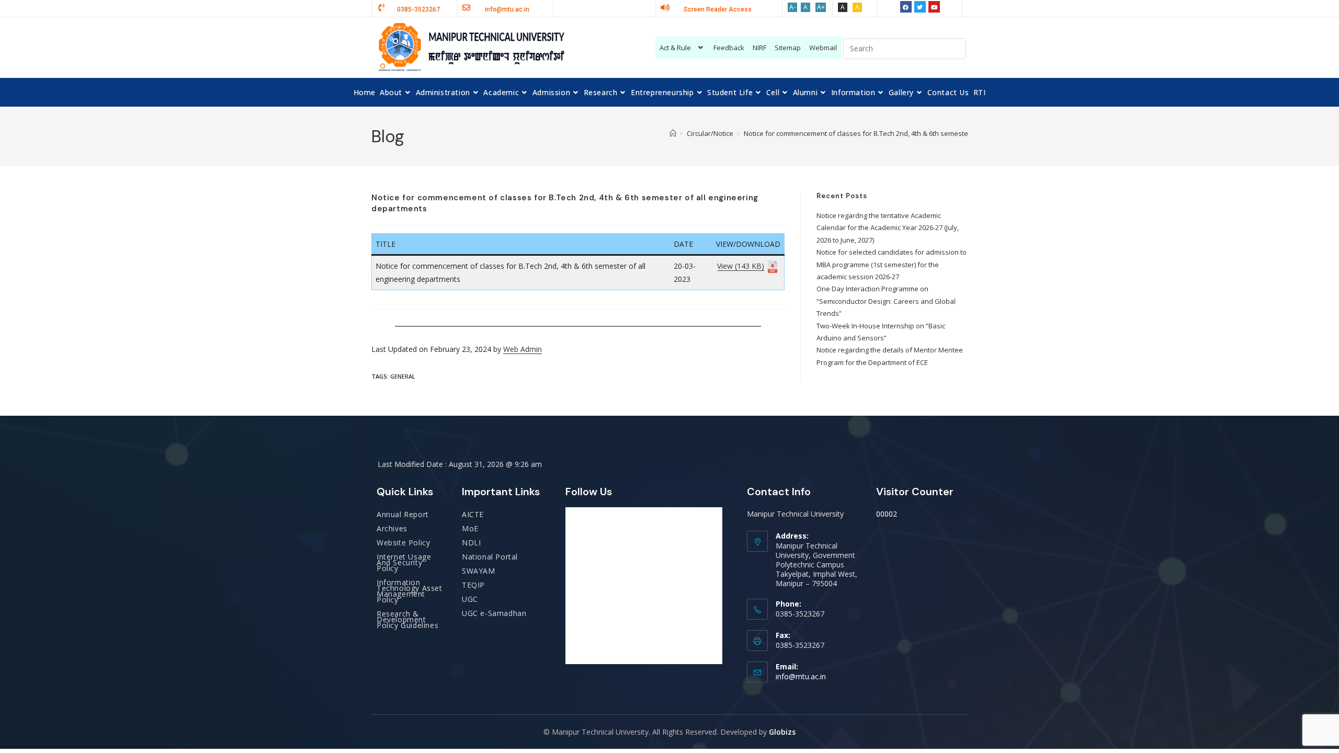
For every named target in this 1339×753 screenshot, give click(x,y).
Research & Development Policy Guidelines (407, 619)
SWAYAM (478, 571)
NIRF (759, 47)
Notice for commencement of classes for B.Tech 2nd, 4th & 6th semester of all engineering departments (907, 133)
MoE (470, 528)
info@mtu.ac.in (801, 676)
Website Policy (403, 542)
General (402, 376)
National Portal (490, 557)
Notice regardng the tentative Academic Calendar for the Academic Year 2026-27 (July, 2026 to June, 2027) (887, 228)
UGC (470, 599)
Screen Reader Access (718, 9)
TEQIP (473, 585)
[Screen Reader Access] (665, 8)
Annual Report (403, 514)
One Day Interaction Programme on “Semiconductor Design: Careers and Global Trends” (886, 301)
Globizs (782, 732)
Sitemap (788, 47)
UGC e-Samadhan (494, 613)
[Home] (673, 133)
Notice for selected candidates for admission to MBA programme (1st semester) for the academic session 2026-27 (891, 264)
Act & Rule (675, 47)
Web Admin (522, 349)
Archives (392, 528)
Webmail (823, 47)
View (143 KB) (740, 266)
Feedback (728, 47)
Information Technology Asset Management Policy (409, 590)
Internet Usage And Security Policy (404, 562)
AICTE (473, 514)
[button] (682, 48)
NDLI (471, 542)
